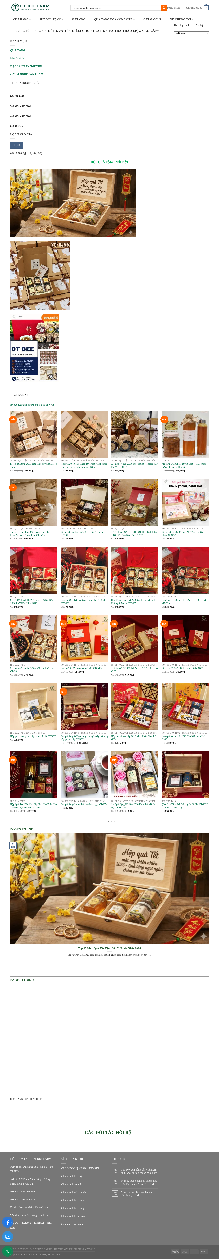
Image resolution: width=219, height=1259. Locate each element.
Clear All (22, 394)
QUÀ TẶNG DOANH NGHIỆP (113, 19)
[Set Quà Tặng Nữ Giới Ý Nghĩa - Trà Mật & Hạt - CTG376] (134, 774)
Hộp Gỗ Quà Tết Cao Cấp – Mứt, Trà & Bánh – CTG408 (84, 602)
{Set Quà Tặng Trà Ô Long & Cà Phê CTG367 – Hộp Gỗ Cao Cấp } (185, 806)
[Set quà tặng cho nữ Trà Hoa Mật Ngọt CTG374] (84, 774)
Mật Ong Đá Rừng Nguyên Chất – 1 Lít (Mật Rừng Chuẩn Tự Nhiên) (184, 465)
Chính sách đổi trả (71, 1184)
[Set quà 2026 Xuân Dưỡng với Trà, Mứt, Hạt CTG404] (33, 638)
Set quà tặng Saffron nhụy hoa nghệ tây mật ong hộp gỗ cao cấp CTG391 (84, 738)
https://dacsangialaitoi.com (35, 1215)
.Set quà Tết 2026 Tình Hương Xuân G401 (182, 668)
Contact (23, 1249)
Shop (39, 31)
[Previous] (11, 969)
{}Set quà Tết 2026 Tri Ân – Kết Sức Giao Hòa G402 (134, 670)
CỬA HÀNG (21, 19)
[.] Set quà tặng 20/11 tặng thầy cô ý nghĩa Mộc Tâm (33, 465)
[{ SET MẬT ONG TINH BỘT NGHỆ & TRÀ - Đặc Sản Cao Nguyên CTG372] (134, 502)
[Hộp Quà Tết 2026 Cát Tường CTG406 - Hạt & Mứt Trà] (185, 570)
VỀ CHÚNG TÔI (180, 19)
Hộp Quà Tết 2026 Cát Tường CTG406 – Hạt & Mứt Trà (185, 602)
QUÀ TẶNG (17, 50)
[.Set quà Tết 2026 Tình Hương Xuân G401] (185, 638)
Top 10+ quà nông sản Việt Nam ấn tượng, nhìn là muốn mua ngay (139, 1171)
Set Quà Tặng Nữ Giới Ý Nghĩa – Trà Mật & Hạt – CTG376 (133, 806)
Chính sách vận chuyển (74, 1192)
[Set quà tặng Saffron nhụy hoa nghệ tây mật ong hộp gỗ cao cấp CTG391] (84, 706)
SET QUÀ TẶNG (50, 19)
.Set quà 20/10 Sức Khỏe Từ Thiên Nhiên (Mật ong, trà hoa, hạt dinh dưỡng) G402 (84, 465)
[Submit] (164, 8)
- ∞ (16, 126)
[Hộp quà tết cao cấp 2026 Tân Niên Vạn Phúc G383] (185, 706)
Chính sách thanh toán (73, 1216)
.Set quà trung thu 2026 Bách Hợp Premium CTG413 (82, 533)
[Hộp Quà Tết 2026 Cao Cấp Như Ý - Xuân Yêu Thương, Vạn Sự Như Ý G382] (33, 774)
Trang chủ (20, 31)
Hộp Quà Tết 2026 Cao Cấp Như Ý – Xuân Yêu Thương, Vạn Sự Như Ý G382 (33, 806)
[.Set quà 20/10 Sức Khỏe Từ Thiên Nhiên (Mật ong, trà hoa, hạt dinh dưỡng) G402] (84, 434)
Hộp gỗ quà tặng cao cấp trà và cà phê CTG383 (33, 736)
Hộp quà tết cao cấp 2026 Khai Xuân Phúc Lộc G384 (134, 738)
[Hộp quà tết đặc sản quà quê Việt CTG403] (84, 638)
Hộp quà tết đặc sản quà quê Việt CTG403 (81, 668)
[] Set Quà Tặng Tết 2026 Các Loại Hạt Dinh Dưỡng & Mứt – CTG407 (133, 602)
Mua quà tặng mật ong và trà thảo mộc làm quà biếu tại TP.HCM (139, 1182)
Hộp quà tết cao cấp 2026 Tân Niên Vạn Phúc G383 (184, 738)
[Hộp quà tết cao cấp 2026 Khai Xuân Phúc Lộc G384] (134, 706)
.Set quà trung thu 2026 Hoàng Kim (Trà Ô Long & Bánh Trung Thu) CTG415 (31, 533)
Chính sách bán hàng (72, 1208)
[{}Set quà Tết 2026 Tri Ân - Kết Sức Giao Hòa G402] (134, 638)
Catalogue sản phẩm (72, 1224)
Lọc (17, 145)
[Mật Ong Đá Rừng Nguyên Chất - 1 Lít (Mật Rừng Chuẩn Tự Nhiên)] (185, 434)
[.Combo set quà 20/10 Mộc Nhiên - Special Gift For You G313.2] (134, 434)
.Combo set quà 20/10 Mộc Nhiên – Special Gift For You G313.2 (134, 465)
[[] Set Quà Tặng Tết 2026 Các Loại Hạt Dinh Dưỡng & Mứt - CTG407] (134, 570)
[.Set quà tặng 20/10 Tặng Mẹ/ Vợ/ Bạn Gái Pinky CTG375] (185, 502)
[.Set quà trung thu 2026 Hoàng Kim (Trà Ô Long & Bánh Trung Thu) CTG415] (33, 502)
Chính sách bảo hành (72, 1200)
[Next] (20, 969)
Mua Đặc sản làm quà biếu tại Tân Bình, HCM (137, 1194)
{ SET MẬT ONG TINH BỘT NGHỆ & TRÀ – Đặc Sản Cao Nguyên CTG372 (134, 533)
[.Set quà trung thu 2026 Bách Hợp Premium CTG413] (84, 502)
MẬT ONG (78, 19)
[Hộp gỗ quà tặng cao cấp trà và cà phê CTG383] (33, 706)
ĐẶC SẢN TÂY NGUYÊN (26, 66)
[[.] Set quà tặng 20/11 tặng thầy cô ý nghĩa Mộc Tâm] (33, 434)
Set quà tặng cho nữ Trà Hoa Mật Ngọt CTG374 (84, 804)
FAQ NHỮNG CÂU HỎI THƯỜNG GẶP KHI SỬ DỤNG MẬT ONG (62, 1249)
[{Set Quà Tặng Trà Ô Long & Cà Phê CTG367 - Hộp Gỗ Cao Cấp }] (185, 774)
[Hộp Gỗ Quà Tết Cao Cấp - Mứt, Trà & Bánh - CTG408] (84, 570)
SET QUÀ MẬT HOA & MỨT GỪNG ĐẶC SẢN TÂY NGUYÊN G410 (32, 602)
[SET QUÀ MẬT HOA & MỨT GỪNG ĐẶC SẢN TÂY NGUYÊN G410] (33, 570)
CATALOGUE (152, 19)
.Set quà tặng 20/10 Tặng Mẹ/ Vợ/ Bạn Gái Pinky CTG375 (182, 533)
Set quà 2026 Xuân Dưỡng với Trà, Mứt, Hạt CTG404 (32, 670)
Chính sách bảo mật (72, 1176)
